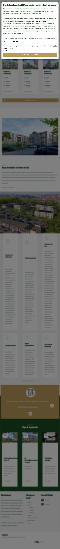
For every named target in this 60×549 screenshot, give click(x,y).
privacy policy (15, 41)
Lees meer (5, 50)
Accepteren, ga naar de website (30, 54)
